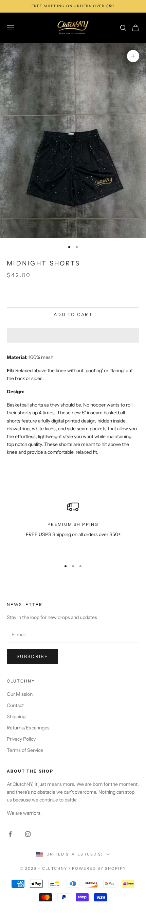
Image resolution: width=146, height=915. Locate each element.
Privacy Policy (21, 739)
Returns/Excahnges (28, 728)
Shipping (16, 716)
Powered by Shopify (99, 868)
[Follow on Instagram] (27, 834)
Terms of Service (25, 750)
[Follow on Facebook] (10, 834)
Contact (15, 705)
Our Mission (20, 694)
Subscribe (32, 656)
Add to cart (73, 314)
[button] (73, 335)
